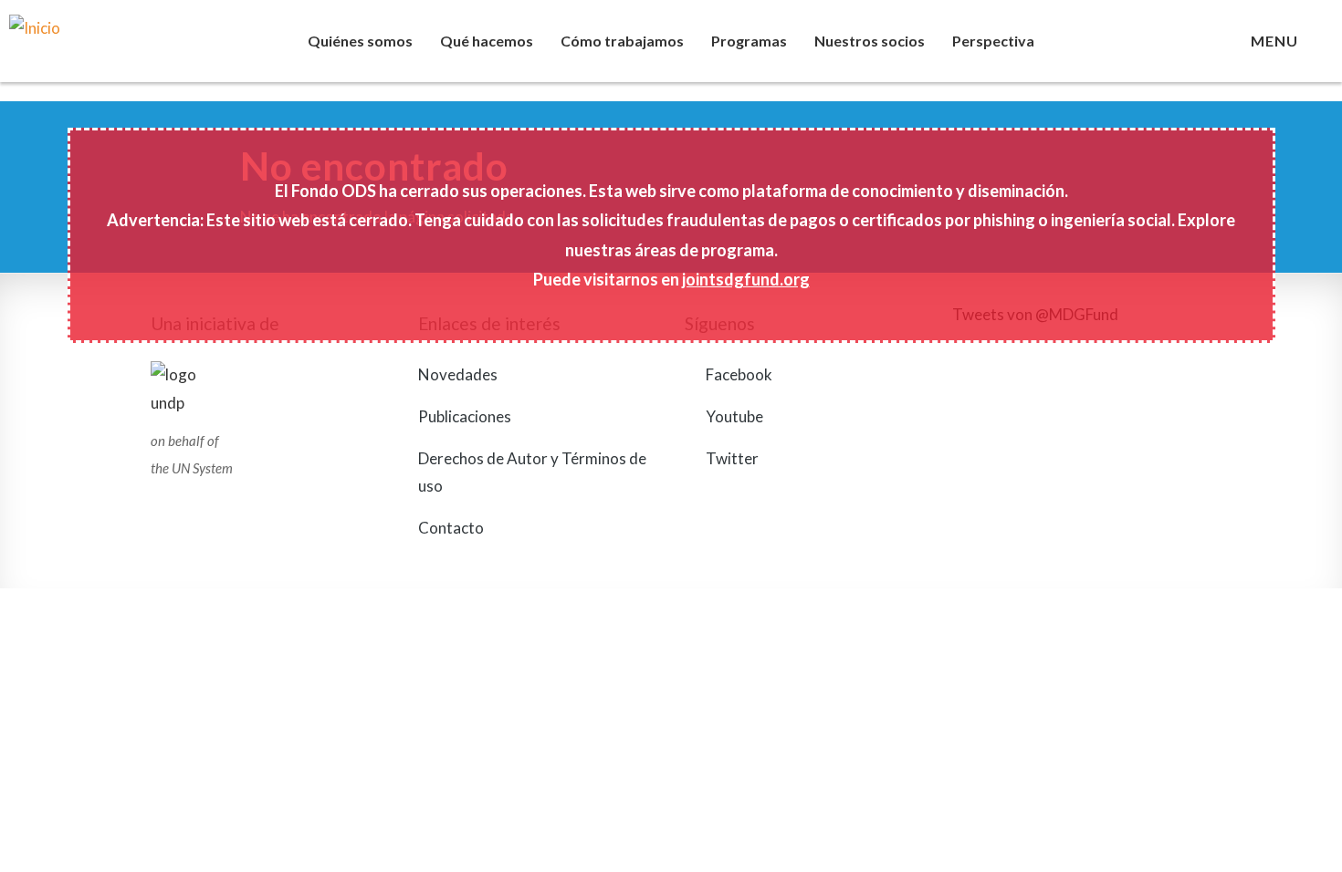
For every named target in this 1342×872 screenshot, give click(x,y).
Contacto (451, 527)
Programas (749, 40)
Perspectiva (993, 40)
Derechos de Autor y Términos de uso (532, 472)
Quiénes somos (360, 40)
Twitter (731, 458)
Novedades (458, 374)
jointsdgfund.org (746, 279)
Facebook (737, 374)
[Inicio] (135, 50)
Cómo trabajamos (622, 40)
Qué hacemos (486, 40)
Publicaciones (464, 416)
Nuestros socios (869, 40)
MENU (1278, 40)
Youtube (733, 416)
